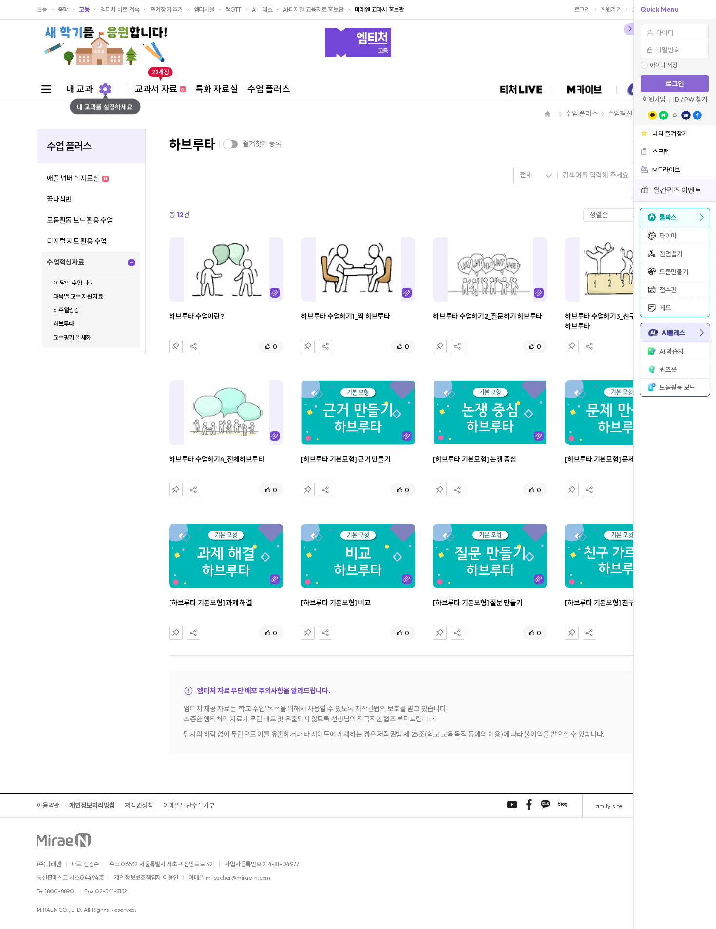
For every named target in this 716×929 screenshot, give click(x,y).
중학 (63, 10)
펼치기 (131, 262)
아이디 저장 (664, 65)
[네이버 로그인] (663, 115)
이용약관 (48, 805)
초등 (42, 10)
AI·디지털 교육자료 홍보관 (313, 10)
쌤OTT (233, 10)
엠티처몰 (204, 10)
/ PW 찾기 (694, 99)
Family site (607, 806)
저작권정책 (139, 805)
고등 (84, 10)
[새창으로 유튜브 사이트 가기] (512, 804)
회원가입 (653, 99)
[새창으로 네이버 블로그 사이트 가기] (562, 804)
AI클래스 (262, 10)
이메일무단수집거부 (189, 805)
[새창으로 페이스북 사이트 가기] (529, 804)
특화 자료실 (216, 89)
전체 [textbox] (526, 175)
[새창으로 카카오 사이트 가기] (545, 804)
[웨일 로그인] (686, 115)
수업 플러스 (268, 89)
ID (676, 99)
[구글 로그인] (674, 115)
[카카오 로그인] (652, 115)
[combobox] (536, 175)
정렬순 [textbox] (598, 214)
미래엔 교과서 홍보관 (379, 10)
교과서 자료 (159, 86)
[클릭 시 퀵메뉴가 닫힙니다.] (629, 29)
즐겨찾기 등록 (262, 143)
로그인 (674, 83)
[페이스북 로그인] (697, 115)
